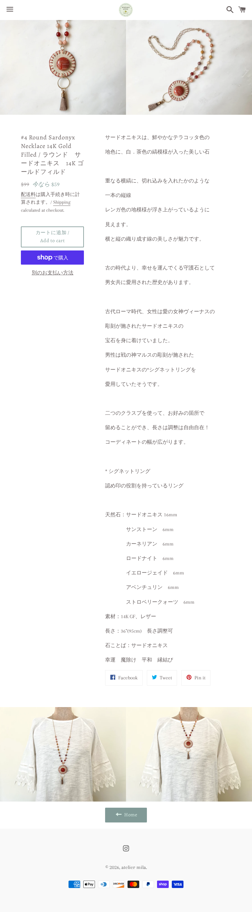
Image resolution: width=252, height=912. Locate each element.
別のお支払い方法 (52, 273)
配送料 (28, 194)
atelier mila (133, 867)
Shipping (61, 202)
